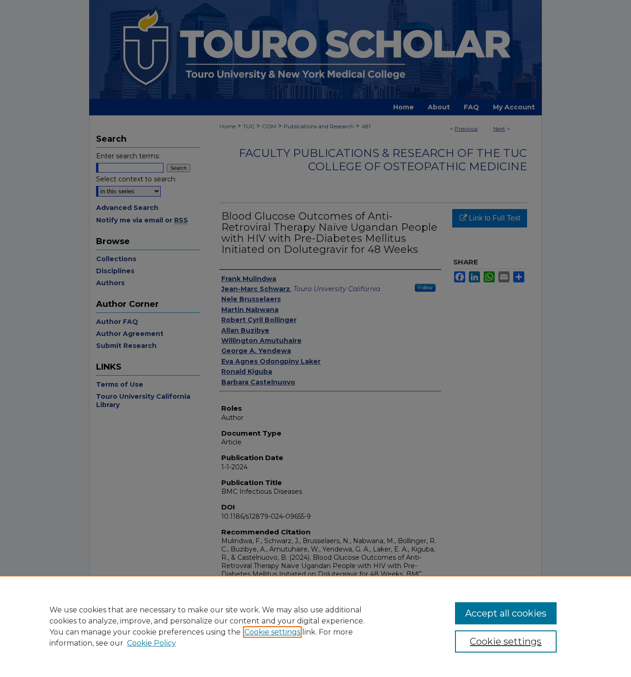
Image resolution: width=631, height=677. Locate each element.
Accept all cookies (505, 613)
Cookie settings (272, 632)
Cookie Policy (151, 643)
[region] (315, 626)
